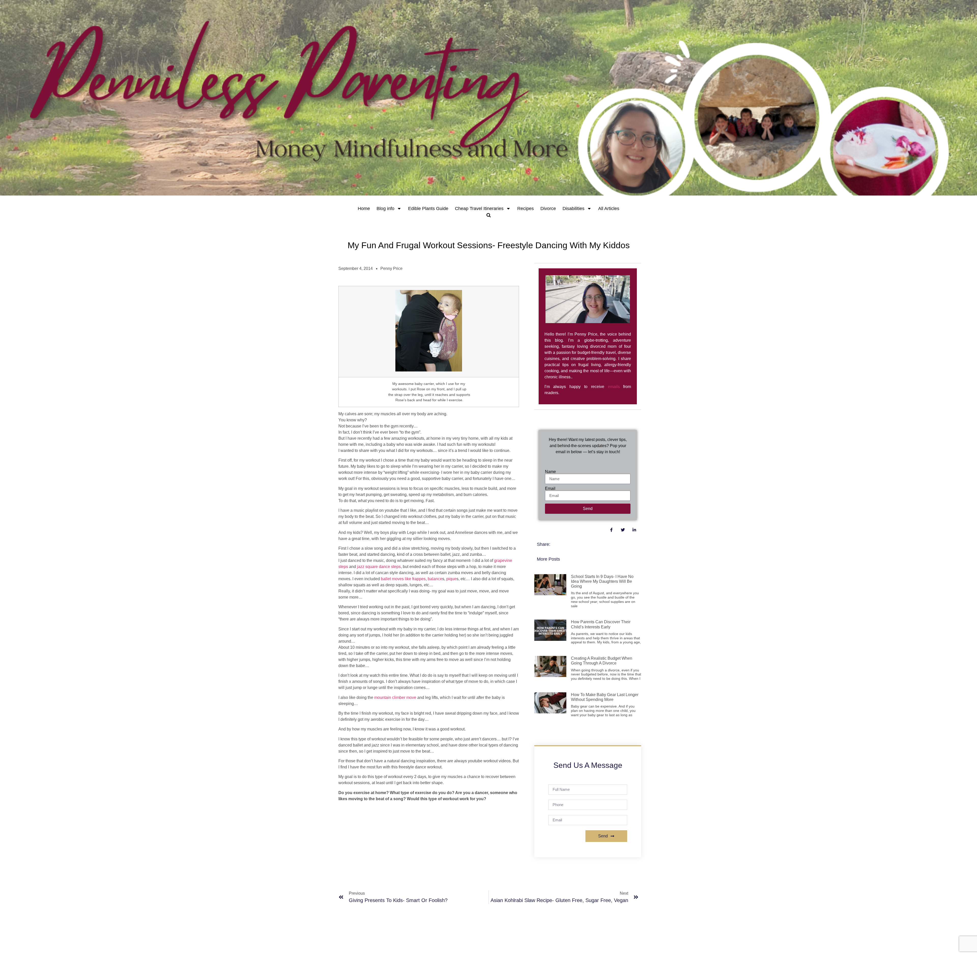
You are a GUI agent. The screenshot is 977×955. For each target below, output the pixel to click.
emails (614, 386)
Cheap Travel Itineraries (479, 208)
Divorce (548, 208)
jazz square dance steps (379, 566)
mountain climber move (395, 697)
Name (550, 472)
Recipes (525, 208)
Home (364, 208)
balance (435, 579)
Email (550, 489)
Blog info (385, 208)
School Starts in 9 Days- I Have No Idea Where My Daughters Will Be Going (602, 581)
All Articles (608, 208)
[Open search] (488, 215)
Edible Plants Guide (428, 208)
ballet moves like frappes (403, 579)
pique (451, 579)
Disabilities (573, 208)
